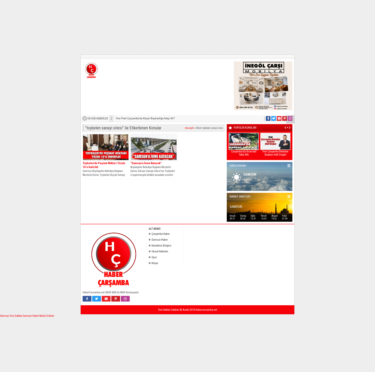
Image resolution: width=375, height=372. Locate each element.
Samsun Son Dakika (11, 315)
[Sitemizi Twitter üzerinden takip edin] (273, 118)
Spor (154, 257)
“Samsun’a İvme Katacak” (146, 163)
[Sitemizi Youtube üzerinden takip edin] (279, 118)
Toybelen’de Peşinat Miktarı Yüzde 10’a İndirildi (104, 165)
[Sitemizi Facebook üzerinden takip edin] (268, 118)
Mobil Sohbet (46, 315)
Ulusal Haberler (160, 251)
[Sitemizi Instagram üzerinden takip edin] (290, 118)
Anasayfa (189, 128)
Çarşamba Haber (161, 233)
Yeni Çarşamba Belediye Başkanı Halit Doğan (275, 153)
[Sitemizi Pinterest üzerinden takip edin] (284, 118)
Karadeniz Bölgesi (161, 245)
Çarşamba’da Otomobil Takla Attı (243, 153)
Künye (155, 263)
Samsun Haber (160, 239)
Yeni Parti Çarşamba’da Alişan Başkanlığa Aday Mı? (145, 118)
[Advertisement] (117, 27)
